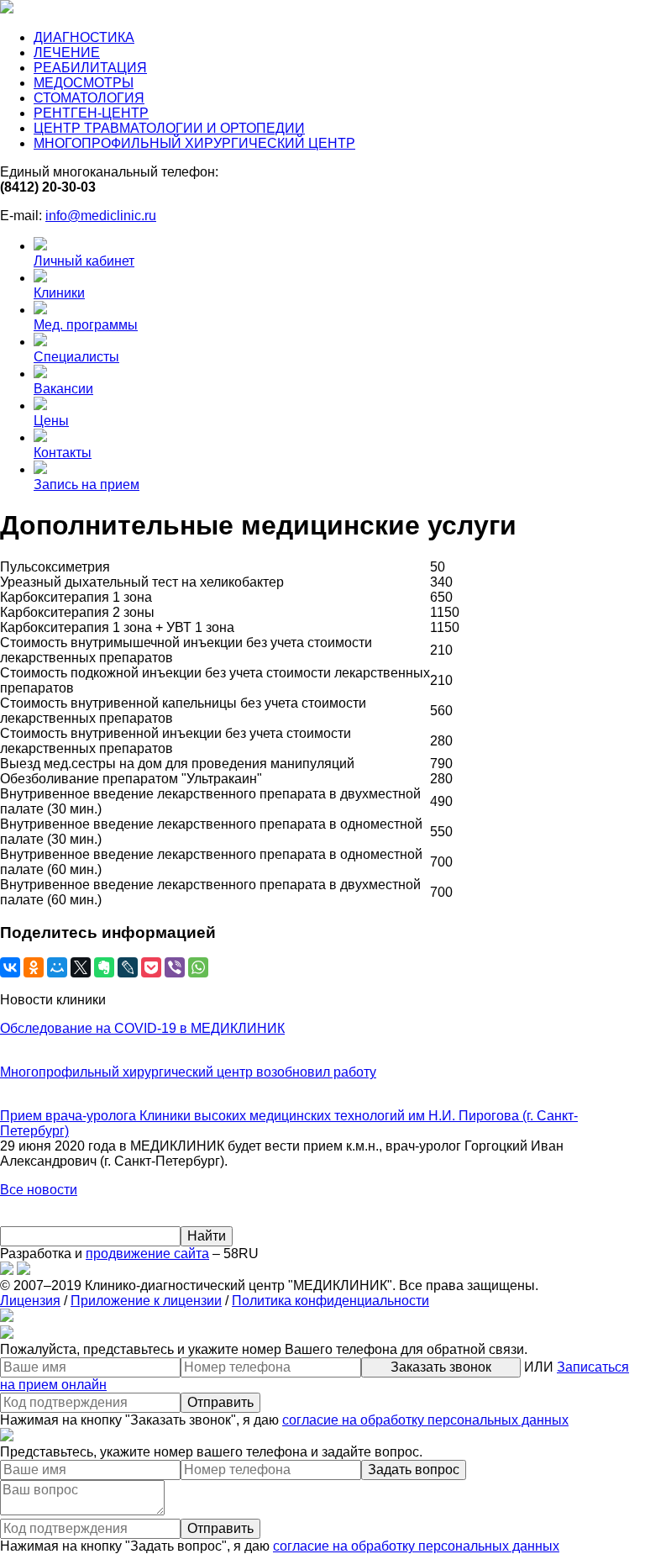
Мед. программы (86, 325)
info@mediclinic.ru (100, 215)
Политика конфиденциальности (330, 1300)
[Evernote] (104, 967)
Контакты (63, 452)
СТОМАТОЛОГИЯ (89, 98)
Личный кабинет (84, 261)
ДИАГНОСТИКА (84, 37)
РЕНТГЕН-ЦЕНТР (91, 113)
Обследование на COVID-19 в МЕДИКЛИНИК (142, 1028)
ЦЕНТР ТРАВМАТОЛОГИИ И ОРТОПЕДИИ (169, 128)
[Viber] (175, 967)
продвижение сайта (147, 1253)
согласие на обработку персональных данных (425, 1420)
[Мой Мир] (57, 967)
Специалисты (76, 357)
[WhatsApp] (198, 967)
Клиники (59, 293)
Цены (51, 421)
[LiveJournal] (128, 967)
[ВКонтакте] (10, 967)
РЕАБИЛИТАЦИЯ (90, 68)
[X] (81, 967)
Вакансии (63, 389)
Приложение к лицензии (146, 1300)
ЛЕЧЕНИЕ (67, 52)
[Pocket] (151, 967)
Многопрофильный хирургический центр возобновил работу (188, 1072)
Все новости (38, 1190)
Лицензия (30, 1300)
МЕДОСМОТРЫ (84, 83)
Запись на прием (86, 484)
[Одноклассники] (34, 967)
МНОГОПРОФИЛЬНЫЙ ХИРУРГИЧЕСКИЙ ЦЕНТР (194, 143)
